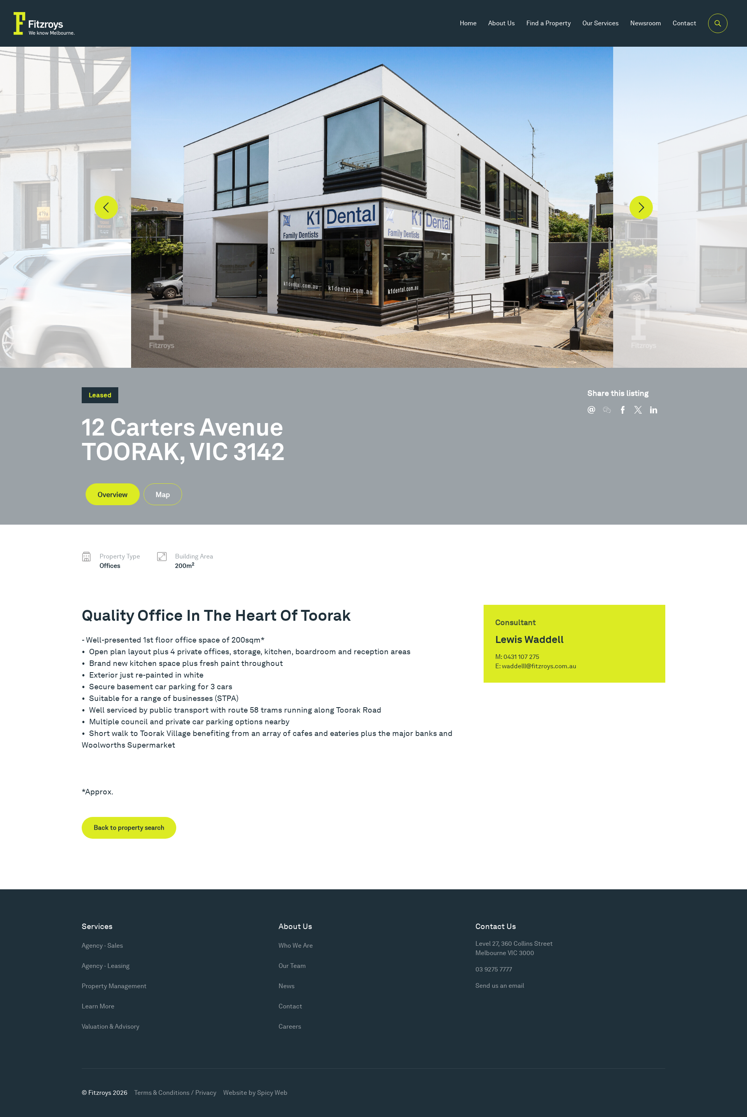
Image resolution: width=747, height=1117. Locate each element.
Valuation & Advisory (110, 1026)
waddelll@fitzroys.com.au (539, 666)
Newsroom (645, 23)
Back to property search (129, 827)
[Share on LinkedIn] (657, 414)
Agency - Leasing (106, 965)
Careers (290, 1026)
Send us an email (499, 985)
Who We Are (296, 945)
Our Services (600, 23)
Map (163, 494)
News (287, 986)
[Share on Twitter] (642, 414)
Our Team (292, 965)
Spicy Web (272, 1092)
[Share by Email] (595, 414)
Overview (113, 494)
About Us (501, 23)
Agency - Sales (102, 945)
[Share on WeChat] (611, 414)
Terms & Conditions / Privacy (175, 1092)
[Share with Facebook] (626, 414)
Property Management (114, 986)
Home (468, 23)
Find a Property (548, 23)
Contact (684, 23)
